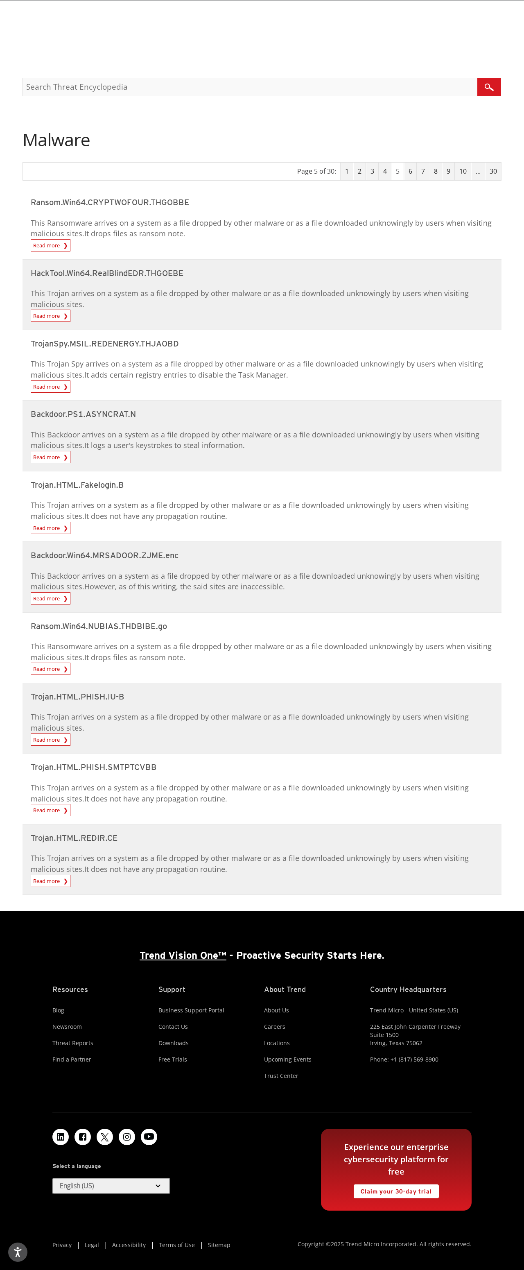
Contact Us (173, 1026)
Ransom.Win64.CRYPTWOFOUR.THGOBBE (110, 202)
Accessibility (129, 1245)
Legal (92, 1245)
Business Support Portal (191, 1010)
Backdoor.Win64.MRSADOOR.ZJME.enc (104, 555)
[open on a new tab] (105, 1137)
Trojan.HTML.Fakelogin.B (77, 485)
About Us (276, 1010)
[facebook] (83, 1137)
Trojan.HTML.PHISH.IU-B (77, 697)
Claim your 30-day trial (392, 1189)
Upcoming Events (288, 1059)
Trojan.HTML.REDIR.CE (74, 838)
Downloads (173, 1043)
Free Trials (172, 1059)
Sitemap (219, 1245)
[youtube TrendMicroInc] (149, 1137)
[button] (111, 1186)
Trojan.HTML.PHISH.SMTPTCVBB (94, 767)
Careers (274, 1026)
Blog (58, 1010)
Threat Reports (72, 1043)
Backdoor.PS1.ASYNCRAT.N (83, 414)
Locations (277, 1043)
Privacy (62, 1245)
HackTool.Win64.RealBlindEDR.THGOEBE (107, 273)
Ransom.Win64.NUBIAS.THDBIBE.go (99, 626)
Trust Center (281, 1076)
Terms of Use (177, 1245)
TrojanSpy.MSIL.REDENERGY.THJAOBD (105, 344)
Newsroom (67, 1026)
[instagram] (127, 1137)
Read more (48, 245)
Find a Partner (71, 1059)
